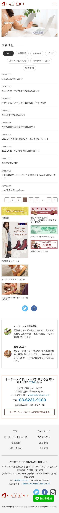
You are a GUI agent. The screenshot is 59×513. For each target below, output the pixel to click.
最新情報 (43, 448)
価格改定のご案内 (10, 163)
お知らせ (37, 53)
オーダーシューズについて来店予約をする (29, 412)
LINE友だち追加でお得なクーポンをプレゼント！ (25, 139)
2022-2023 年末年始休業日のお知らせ (20, 151)
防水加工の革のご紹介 (12, 78)
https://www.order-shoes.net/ (36, 483)
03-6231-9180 (32, 400)
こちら (33, 382)
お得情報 (22, 53)
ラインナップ (43, 431)
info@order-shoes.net (38, 395)
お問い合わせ (15, 448)
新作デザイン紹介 (41, 60)
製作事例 (29, 68)
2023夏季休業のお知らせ (13, 114)
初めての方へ (43, 437)
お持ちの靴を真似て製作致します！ (18, 127)
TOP (15, 431)
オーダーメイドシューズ (15, 437)
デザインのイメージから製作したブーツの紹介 (24, 102)
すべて (8, 53)
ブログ (51, 53)
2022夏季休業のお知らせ (13, 190)
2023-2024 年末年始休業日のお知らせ (20, 90)
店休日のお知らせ (17, 60)
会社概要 (15, 442)
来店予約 (43, 442)
